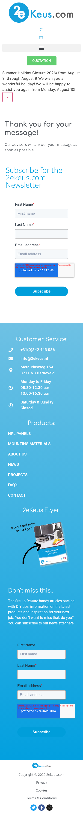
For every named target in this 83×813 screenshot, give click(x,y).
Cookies (41, 790)
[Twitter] (33, 807)
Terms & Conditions (41, 798)
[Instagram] (49, 807)
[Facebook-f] (41, 807)
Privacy (41, 782)
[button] (41, 48)
